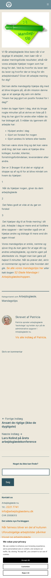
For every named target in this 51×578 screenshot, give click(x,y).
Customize (25, 567)
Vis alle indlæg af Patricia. (31, 337)
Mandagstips (10, 300)
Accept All (25, 560)
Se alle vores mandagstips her (25, 268)
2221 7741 (12, 507)
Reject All (25, 573)
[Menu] (47, 4)
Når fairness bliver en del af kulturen (24, 527)
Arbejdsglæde (27, 296)
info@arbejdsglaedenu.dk (17, 511)
